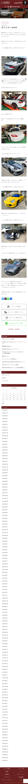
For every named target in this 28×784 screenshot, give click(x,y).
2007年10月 (5, 740)
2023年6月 (5, 512)
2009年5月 (5, 732)
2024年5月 (5, 481)
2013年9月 (5, 700)
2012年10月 (5, 712)
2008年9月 (5, 734)
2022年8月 (5, 541)
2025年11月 (5, 432)
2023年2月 (5, 524)
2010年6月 (5, 726)
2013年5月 (5, 706)
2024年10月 (5, 469)
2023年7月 (5, 509)
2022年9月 (5, 538)
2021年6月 (5, 581)
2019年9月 (5, 640)
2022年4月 (5, 552)
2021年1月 (4, 595)
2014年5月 (5, 692)
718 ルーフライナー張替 (8, 339)
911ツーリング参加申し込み (15, 317)
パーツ (21, 771)
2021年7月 (4, 578)
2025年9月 (5, 438)
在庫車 (7, 771)
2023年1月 (5, 526)
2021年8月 (5, 575)
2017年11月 (5, 657)
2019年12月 (5, 632)
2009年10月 (5, 729)
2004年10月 (5, 757)
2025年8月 (5, 441)
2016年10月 (5, 666)
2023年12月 (5, 495)
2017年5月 (5, 663)
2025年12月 (5, 430)
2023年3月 (5, 521)
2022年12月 (5, 529)
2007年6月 (5, 743)
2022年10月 (5, 535)
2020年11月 (5, 600)
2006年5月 (5, 749)
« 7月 (2, 403)
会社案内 (7, 774)
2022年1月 (4, 561)
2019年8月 (5, 643)
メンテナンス (5, 380)
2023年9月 (5, 504)
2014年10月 (5, 686)
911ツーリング (5, 375)
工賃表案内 (21, 777)
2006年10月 (5, 746)
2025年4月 (5, 452)
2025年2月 (5, 458)
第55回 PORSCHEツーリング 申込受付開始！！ (13, 367)
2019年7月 (5, 646)
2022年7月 (5, 544)
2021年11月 (5, 566)
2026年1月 (5, 427)
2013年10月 (5, 697)
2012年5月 (5, 714)
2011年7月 (4, 720)
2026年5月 (5, 418)
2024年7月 (5, 478)
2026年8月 (5, 410)
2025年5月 (5, 450)
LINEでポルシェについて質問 (16, 323)
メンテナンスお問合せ (15, 306)
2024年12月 (5, 464)
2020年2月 (5, 626)
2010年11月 (5, 723)
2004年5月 (5, 760)
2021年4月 (5, 586)
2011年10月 (5, 717)
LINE (8, 6)
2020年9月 (5, 606)
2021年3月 (5, 589)
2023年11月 (5, 498)
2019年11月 (5, 635)
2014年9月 (5, 689)
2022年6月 (5, 546)
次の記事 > (17, 329)
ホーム (21, 779)
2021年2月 (4, 592)
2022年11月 (5, 532)
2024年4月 (5, 484)
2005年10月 (5, 751)
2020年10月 (5, 603)
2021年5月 (5, 583)
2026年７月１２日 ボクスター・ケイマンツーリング (13, 342)
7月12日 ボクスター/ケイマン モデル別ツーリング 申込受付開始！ (13, 352)
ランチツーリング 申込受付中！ (9, 359)
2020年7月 (5, 612)
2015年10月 (5, 677)
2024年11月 (5, 467)
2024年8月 (5, 475)
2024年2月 (5, 489)
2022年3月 (5, 555)
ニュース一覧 (21, 768)
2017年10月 (5, 660)
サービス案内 (7, 768)
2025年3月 (5, 455)
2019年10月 (5, 638)
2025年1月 (5, 461)
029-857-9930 (16, 7)
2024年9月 (5, 472)
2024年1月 (5, 492)
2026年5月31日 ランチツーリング (10, 349)
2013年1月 (4, 709)
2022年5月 (5, 549)
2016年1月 (4, 675)
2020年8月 (5, 609)
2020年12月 (5, 598)
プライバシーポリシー (7, 779)
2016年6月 (5, 672)
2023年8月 (5, 506)
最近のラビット (6, 356)
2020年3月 (5, 623)
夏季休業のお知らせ (7, 346)
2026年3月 (5, 424)
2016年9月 (5, 669)
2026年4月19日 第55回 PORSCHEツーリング (13, 361)
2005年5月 (5, 754)
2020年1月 (5, 629)
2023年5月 (5, 515)
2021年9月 (5, 572)
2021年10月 (5, 569)
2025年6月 (5, 447)
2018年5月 (5, 655)
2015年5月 (5, 683)
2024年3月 (5, 487)
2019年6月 (5, 649)
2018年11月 (5, 652)
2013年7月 (5, 703)
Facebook (5, 6)
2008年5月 (5, 737)
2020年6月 (5, 615)
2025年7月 (5, 444)
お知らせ (4, 377)
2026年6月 (5, 415)
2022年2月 (5, 558)
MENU (25, 3)
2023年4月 (5, 518)
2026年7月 (5, 412)
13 (14, 395)
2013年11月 (5, 694)
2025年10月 (5, 435)
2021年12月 (5, 563)
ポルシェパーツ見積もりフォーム (16, 312)
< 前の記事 (10, 329)
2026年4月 (5, 421)
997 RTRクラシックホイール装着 (10, 364)
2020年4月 (5, 620)
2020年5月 (5, 618)
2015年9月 (5, 680)
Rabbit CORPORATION (5, 2)
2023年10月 (5, 501)
